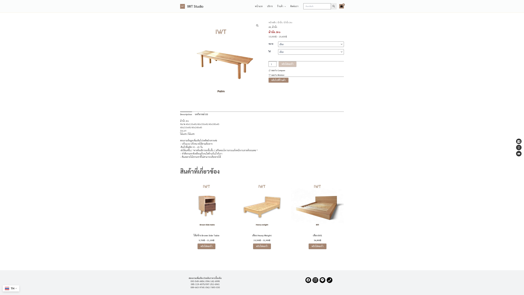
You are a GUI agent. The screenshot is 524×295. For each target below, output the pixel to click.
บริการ (270, 6)
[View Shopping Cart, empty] (341, 6)
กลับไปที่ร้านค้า (278, 80)
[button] (257, 25)
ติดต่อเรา (294, 6)
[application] (284, 6)
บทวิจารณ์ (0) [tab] (201, 114)
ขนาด (271, 43)
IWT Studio (195, 6)
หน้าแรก (259, 6)
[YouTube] (519, 153)
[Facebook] (308, 280)
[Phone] (329, 280)
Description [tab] (186, 114)
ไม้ (270, 51)
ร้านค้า (280, 6)
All (270, 27)
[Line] (322, 280)
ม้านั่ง (280, 22)
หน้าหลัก (272, 22)
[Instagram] (315, 280)
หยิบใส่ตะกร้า (288, 64)
